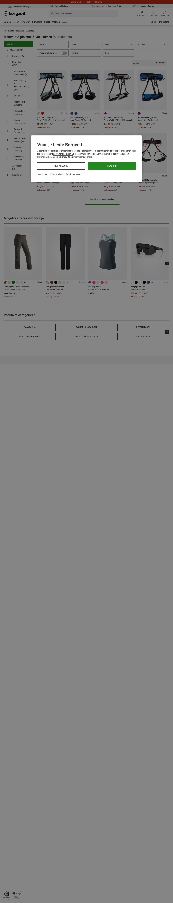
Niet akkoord (61, 166)
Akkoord (112, 166)
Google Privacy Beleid (63, 157)
